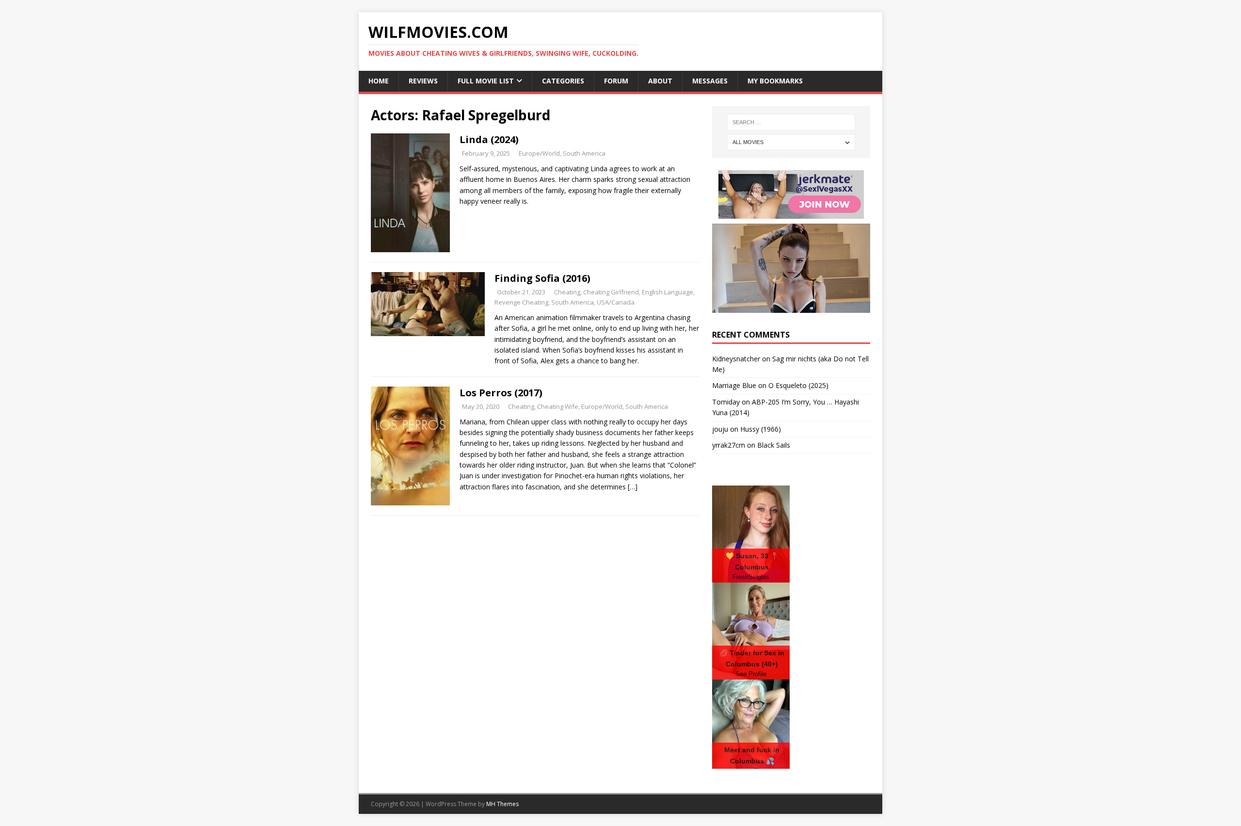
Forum (616, 80)
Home (378, 80)
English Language (667, 292)
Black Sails (773, 445)
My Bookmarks (775, 80)
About (660, 80)
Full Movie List (486, 80)
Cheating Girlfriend (611, 292)
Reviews (423, 80)
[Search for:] (791, 122)
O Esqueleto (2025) (798, 385)
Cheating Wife (557, 406)
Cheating (567, 292)
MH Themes (502, 804)
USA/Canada (616, 302)
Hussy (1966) (760, 429)
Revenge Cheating (521, 302)
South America (584, 153)
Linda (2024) (489, 139)
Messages (710, 80)
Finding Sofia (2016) (542, 278)
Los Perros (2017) (501, 392)
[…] (632, 486)
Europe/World (539, 153)
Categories (563, 80)
